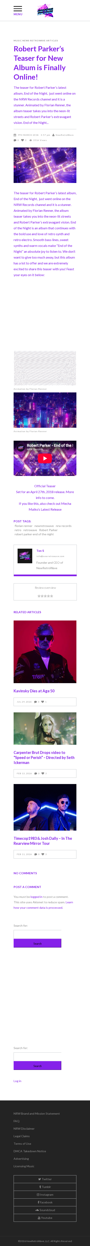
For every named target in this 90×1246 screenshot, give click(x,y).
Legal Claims (22, 1136)
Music (18, 40)
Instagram (46, 1194)
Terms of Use (22, 1143)
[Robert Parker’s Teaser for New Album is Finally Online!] (25, 556)
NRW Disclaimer (24, 1128)
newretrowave (44, 526)
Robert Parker (48, 530)
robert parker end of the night (34, 534)
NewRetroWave (65, 135)
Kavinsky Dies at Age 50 (34, 691)
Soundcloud (47, 1210)
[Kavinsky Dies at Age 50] (45, 651)
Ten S (40, 550)
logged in (36, 896)
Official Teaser (45, 486)
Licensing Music (24, 1166)
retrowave (30, 530)
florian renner (23, 526)
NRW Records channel (30, 205)
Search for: (21, 925)
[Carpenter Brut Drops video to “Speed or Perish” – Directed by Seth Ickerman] (45, 728)
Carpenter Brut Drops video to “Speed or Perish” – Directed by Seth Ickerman (44, 757)
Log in (17, 1081)
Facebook (46, 1202)
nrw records (64, 526)
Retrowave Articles (44, 40)
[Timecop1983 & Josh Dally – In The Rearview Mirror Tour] (45, 807)
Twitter (46, 1179)
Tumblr (46, 1187)
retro (18, 530)
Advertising (21, 1158)
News (26, 40)
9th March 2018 (28, 135)
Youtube (46, 1217)
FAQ (16, 1121)
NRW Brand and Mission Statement (37, 1113)
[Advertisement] (45, 316)
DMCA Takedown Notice (30, 1151)
